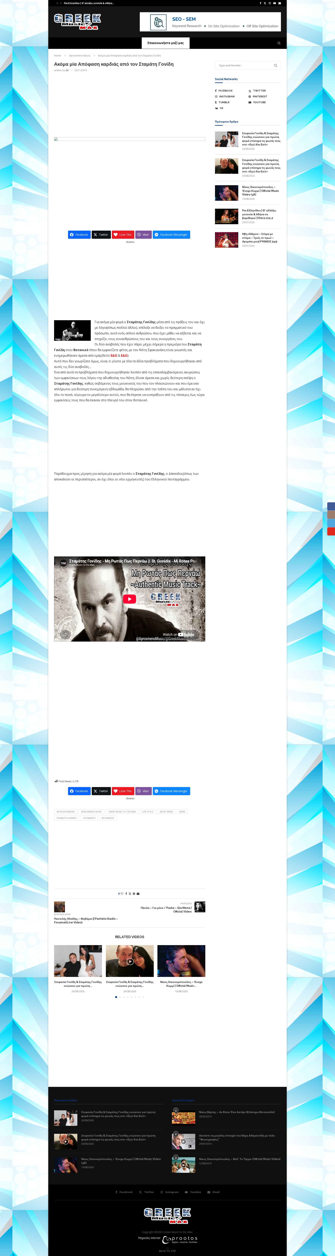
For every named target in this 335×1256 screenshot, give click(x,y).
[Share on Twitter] (130, 893)
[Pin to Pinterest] (134, 893)
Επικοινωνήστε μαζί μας (166, 43)
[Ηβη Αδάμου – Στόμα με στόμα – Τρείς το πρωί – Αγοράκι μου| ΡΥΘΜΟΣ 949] (226, 240)
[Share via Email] (138, 893)
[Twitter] (265, 3)
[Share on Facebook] (126, 893)
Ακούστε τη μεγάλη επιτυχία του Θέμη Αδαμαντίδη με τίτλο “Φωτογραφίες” (237, 1137)
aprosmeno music (91, 811)
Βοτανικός (108, 818)
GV (67, 70)
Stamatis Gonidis (66, 818)
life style (147, 811)
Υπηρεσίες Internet (149, 1238)
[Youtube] (274, 3)
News (182, 811)
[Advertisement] (129, 104)
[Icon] (66, 1141)
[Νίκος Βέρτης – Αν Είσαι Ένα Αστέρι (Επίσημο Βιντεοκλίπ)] (183, 1118)
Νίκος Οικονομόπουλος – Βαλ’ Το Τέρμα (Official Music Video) (239, 1159)
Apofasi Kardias (66, 811)
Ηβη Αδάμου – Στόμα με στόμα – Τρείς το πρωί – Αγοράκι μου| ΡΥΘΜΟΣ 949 (259, 237)
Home (57, 55)
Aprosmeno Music (79, 55)
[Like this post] (122, 893)
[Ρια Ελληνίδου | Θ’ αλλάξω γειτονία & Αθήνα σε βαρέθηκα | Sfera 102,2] (226, 216)
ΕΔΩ (114, 355)
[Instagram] (270, 3)
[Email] (279, 3)
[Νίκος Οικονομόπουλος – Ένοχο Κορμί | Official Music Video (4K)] (181, 961)
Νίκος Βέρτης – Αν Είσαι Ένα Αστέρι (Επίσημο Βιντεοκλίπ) (237, 1112)
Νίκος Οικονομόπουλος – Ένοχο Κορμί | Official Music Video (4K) (260, 190)
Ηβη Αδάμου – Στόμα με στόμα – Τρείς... (85, 3)
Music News (166, 811)
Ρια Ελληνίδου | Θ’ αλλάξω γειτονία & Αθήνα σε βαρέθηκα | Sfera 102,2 (259, 214)
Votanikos (89, 818)
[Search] (279, 43)
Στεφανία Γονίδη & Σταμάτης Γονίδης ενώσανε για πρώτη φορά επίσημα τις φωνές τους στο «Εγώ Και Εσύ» (261, 139)
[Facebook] (260, 3)
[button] (57, 3)
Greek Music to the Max (122, 811)
